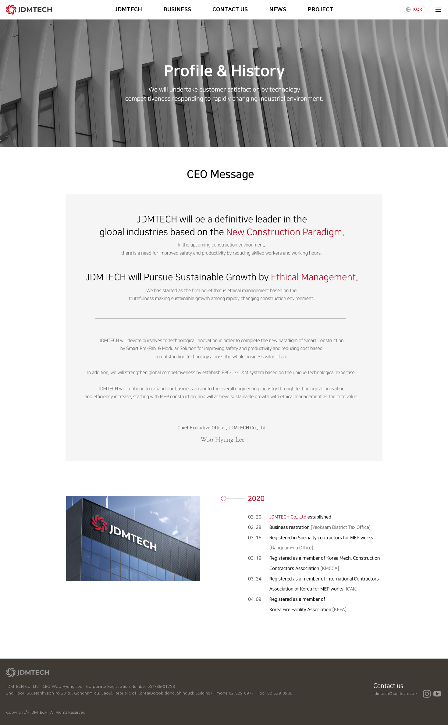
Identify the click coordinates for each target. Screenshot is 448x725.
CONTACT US (230, 9)
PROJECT (320, 9)
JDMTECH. (39, 712)
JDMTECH (128, 9)
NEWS (277, 9)
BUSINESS (177, 9)
